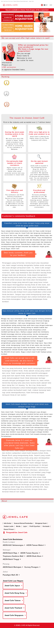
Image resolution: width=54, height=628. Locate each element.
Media (18, 526)
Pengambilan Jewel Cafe (17, 532)
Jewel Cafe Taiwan (13, 600)
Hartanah (46, 526)
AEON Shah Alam (33, 556)
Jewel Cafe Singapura (14, 615)
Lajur (25, 526)
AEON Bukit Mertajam (12, 567)
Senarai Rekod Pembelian (23, 523)
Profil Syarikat (35, 526)
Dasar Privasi (9, 529)
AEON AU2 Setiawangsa (13, 545)
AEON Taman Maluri (35, 545)
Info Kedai (7, 523)
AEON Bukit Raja (10, 553)
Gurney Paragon (31, 567)
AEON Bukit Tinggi (11, 559)
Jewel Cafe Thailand (13, 608)
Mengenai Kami (41, 523)
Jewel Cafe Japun (12, 586)
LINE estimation (9, 67)
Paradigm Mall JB (10, 575)
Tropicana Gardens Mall (13, 556)
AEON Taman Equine (29, 553)
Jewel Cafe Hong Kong (14, 593)
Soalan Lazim (9, 526)
